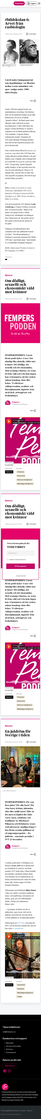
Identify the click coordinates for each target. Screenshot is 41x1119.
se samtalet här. (18, 928)
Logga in (33, 3)
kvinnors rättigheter (24, 480)
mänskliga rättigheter (25, 484)
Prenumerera (19, 3)
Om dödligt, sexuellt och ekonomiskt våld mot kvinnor (19, 286)
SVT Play (20, 923)
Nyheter (9, 275)
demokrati (21, 985)
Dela (31, 101)
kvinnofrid (21, 476)
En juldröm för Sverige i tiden (18, 733)
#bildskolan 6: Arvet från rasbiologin (17, 23)
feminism (20, 472)
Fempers (16, 402)
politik (19, 997)
